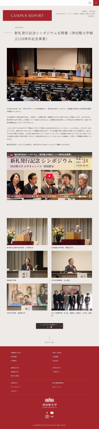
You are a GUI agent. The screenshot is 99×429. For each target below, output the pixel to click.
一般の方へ (56, 372)
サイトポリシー (16, 387)
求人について (56, 387)
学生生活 (55, 361)
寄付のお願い (15, 376)
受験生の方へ (15, 368)
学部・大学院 (56, 353)
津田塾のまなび (16, 353)
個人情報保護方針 (58, 383)
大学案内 (14, 361)
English (14, 391)
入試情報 (55, 357)
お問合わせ (14, 383)
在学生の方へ (56, 368)
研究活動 (14, 357)
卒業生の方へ (15, 372)
